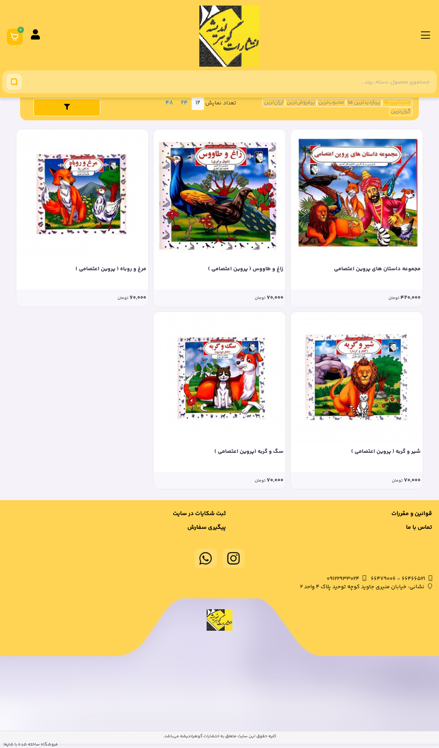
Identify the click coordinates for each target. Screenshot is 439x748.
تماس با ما (419, 527)
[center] (14, 82)
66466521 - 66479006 (398, 578)
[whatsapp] (206, 558)
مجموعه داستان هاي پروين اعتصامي (377, 269)
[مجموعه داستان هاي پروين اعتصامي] (357, 195)
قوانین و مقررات (411, 514)
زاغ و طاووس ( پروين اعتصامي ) (245, 269)
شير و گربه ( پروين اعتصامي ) (386, 452)
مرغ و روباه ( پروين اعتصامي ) (110, 269)
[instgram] (234, 558)
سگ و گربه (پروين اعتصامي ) (248, 452)
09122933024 (343, 578)
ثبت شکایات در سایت (199, 514)
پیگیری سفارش (206, 527)
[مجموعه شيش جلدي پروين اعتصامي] (219, 195)
